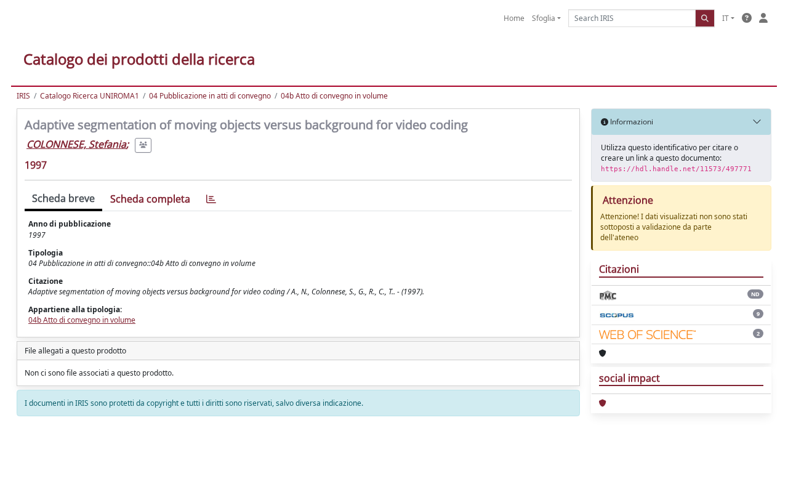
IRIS (23, 96)
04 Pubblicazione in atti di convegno (210, 96)
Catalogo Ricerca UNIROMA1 (89, 96)
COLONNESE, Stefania (76, 144)
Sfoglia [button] (543, 18)
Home (514, 18)
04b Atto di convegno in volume (334, 96)
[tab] (211, 199)
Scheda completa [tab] (150, 199)
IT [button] (725, 18)
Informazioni (630, 121)
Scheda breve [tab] (63, 198)
